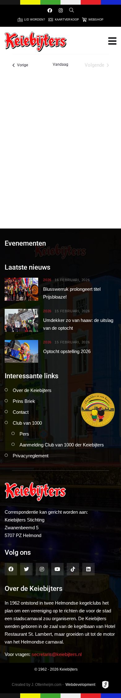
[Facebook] (49, 10)
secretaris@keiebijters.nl (57, 654)
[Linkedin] (88, 569)
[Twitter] (26, 569)
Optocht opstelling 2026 (67, 351)
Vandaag (60, 64)
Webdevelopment (80, 684)
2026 (47, 280)
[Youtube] (57, 569)
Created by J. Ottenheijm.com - (38, 684)
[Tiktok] (73, 569)
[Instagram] (60, 10)
